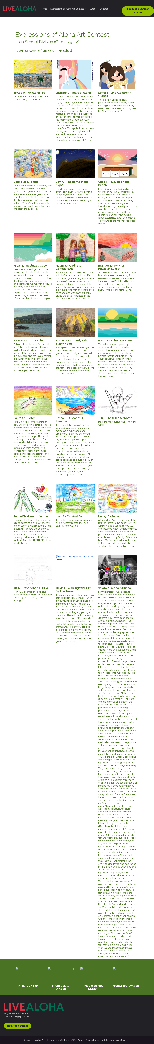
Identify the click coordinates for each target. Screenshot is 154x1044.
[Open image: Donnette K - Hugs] (33, 163)
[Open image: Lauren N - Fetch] (33, 400)
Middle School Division (93, 987)
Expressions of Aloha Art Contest (67, 9)
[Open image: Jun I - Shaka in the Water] (117, 400)
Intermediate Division (60, 987)
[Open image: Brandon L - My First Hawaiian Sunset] (117, 247)
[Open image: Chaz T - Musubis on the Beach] (117, 163)
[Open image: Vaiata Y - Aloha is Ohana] (117, 570)
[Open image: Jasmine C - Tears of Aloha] (75, 74)
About (93, 9)
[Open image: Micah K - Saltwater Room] (117, 322)
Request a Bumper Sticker (138, 11)
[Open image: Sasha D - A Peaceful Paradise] (75, 400)
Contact (104, 9)
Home (44, 9)
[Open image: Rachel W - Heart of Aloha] (33, 498)
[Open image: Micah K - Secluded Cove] (33, 247)
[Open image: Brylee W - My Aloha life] (33, 74)
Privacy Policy (92, 1040)
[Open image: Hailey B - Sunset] (117, 498)
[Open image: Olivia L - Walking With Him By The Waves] (75, 570)
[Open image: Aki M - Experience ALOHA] (33, 570)
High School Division (126, 985)
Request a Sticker (17, 1025)
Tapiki (81, 1040)
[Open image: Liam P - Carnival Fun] (75, 498)
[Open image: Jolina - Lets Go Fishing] (33, 322)
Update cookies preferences (115, 1040)
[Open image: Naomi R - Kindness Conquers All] (75, 247)
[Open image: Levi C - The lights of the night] (75, 163)
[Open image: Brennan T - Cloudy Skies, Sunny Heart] (75, 322)
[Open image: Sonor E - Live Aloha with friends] (117, 74)
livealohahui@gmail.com (17, 1016)
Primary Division (28, 985)
